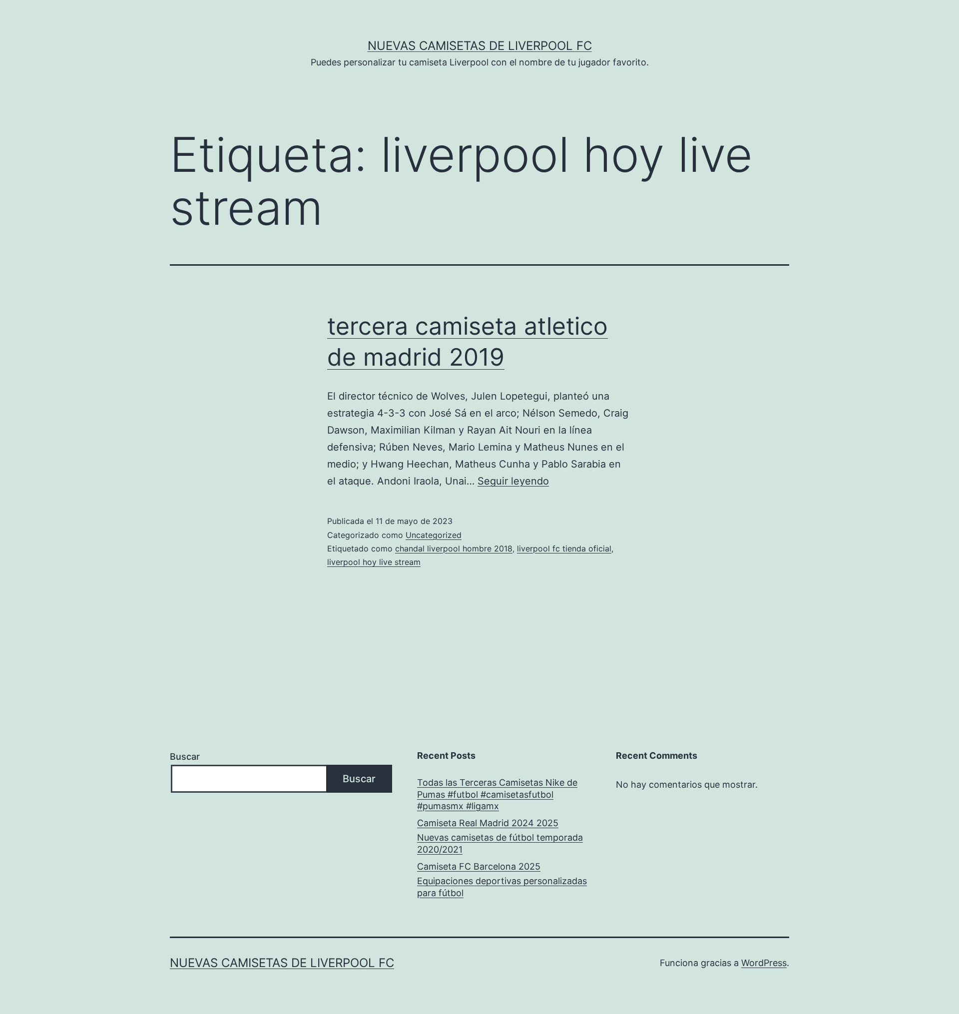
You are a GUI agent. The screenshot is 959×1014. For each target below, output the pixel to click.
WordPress (764, 963)
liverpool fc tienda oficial (564, 548)
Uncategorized (434, 535)
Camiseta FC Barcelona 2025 (478, 866)
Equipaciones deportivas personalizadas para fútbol (502, 887)
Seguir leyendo (513, 481)
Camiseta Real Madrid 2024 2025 (487, 823)
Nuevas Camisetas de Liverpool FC (480, 45)
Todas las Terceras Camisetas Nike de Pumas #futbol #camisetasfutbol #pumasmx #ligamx (497, 794)
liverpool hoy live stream (374, 562)
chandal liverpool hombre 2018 (453, 548)
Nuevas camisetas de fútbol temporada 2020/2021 (500, 843)
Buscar (185, 756)
